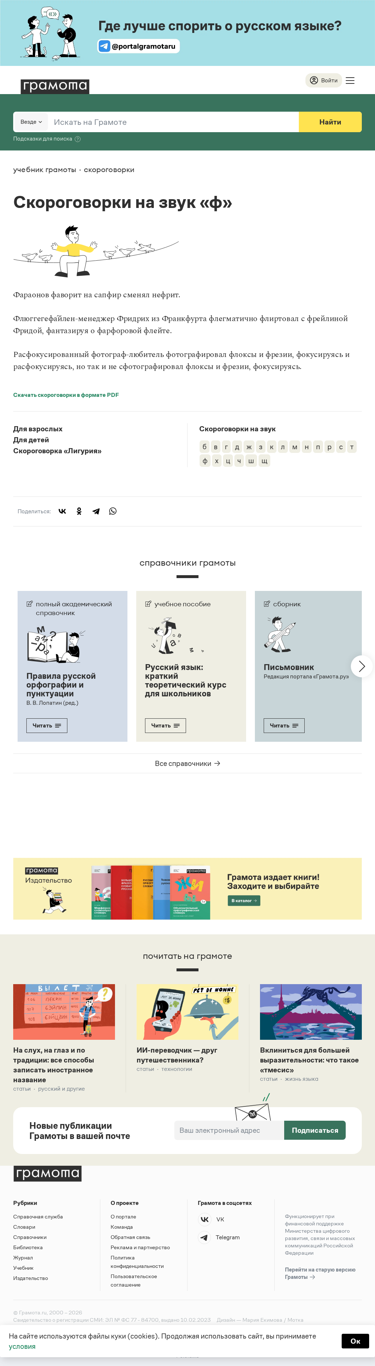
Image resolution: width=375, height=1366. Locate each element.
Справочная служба (38, 1216)
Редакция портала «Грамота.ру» (306, 676)
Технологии (176, 1068)
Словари (24, 1227)
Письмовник (289, 667)
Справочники (30, 1237)
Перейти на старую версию (320, 1273)
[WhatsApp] (112, 511)
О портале (123, 1216)
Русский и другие (61, 1088)
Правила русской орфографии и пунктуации (61, 684)
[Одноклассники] (79, 511)
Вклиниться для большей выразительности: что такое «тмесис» (309, 1060)
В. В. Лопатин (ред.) (52, 703)
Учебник (23, 1268)
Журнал (23, 1257)
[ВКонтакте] (62, 511)
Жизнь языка (301, 1078)
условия (22, 1346)
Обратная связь (130, 1237)
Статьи (22, 1088)
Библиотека (28, 1247)
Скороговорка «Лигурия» (57, 451)
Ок (355, 1341)
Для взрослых (38, 429)
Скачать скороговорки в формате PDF (66, 395)
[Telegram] (95, 511)
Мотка (295, 1320)
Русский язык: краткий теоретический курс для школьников (185, 680)
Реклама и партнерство (140, 1247)
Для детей (31, 440)
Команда (122, 1227)
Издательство (30, 1278)
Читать (42, 725)
